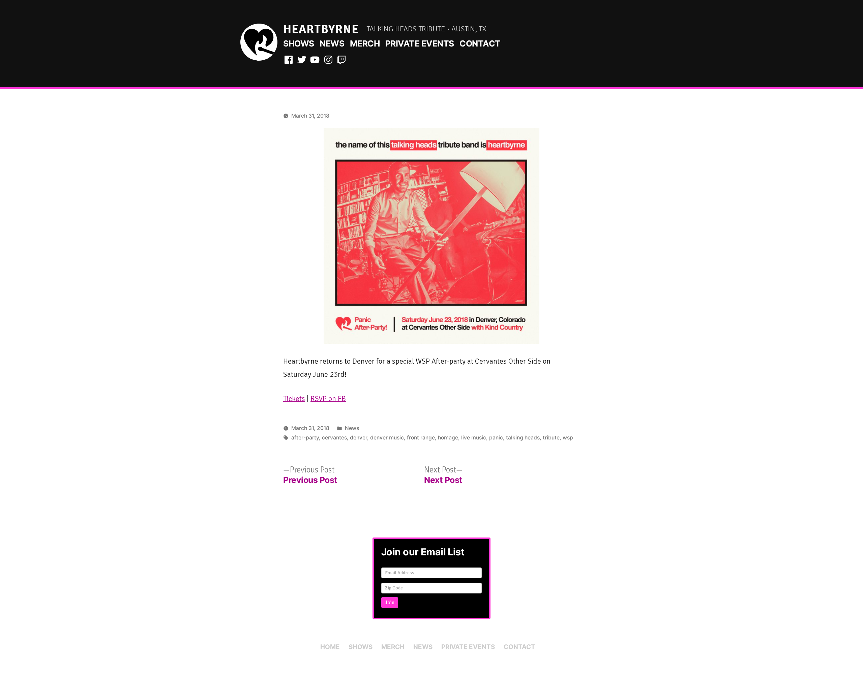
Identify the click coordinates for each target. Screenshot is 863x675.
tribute (551, 437)
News (332, 43)
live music (473, 437)
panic (496, 437)
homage (448, 437)
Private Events (419, 43)
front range (421, 437)
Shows (298, 43)
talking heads (523, 437)
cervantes (334, 437)
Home (330, 647)
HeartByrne (321, 29)
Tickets (294, 398)
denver (358, 437)
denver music (387, 437)
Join (389, 602)
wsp (568, 437)
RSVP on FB (328, 398)
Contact (480, 43)
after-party (305, 437)
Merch (365, 43)
